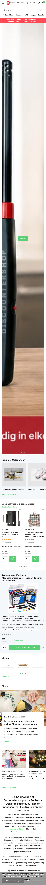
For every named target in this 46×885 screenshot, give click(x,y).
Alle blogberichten (9, 787)
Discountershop (30, 529)
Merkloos (5, 529)
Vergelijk (8, 543)
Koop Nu (23, 238)
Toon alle (5, 676)
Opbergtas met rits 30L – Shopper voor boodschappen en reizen (34, 534)
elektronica (21, 829)
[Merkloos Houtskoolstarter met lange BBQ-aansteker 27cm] (11, 518)
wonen (37, 826)
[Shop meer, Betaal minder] (15, 3)
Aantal (5, 647)
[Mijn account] (34, 3)
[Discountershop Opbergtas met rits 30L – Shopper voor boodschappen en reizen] (34, 518)
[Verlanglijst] (38, 3)
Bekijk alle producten (10, 507)
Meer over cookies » (34, 881)
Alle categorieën (8, 494)
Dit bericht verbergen (13, 881)
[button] (21, 452)
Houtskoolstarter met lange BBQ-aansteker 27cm (10, 534)
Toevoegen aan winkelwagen (25, 647)
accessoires (11, 829)
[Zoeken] (40, 10)
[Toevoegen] (12, 559)
